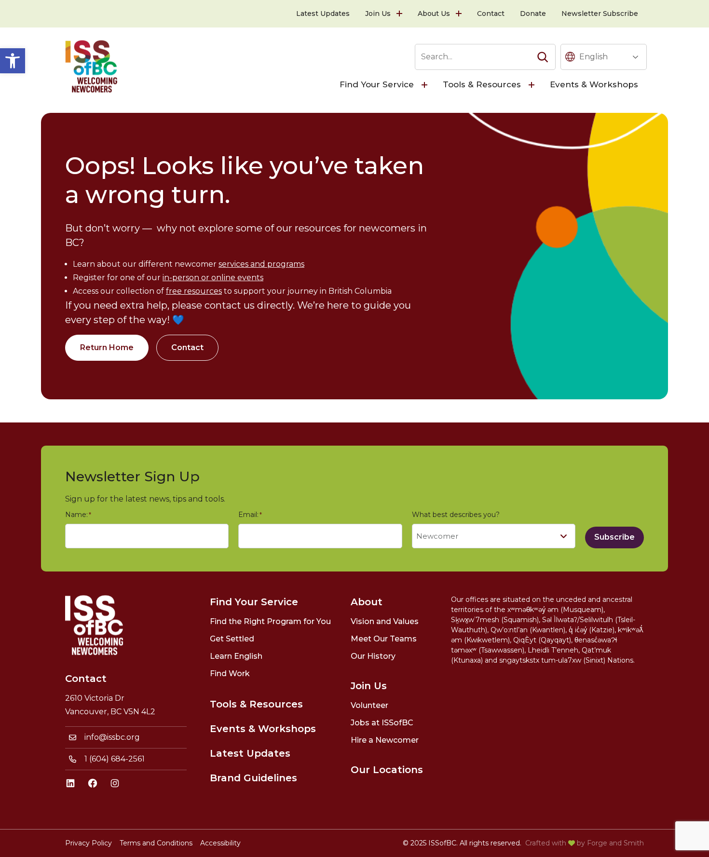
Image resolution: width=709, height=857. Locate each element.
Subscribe (614, 537)
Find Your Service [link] (377, 84)
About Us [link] (434, 13)
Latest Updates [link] (323, 13)
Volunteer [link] (369, 705)
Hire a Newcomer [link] (385, 740)
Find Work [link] (230, 673)
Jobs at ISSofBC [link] (382, 722)
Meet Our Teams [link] (384, 638)
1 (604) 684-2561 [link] (114, 758)
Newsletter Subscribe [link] (599, 13)
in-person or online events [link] (213, 277)
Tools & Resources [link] (482, 84)
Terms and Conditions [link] (156, 843)
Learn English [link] (236, 656)
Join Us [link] (378, 13)
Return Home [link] (107, 347)
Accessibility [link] (220, 843)
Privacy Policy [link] (88, 843)
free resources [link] (194, 291)
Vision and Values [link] (385, 621)
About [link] (366, 602)
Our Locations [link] (387, 769)
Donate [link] (533, 13)
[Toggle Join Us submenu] (400, 14)
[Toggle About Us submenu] (459, 14)
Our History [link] (373, 656)
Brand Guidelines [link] (253, 778)
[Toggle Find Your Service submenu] (425, 85)
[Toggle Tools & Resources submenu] (532, 85)
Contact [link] (490, 13)
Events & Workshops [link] (594, 84)
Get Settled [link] (232, 638)
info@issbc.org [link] (112, 737)
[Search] (542, 57)
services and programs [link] (261, 264)
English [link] (593, 56)
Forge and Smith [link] (615, 843)
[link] (12, 60)
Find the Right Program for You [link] (270, 621)
